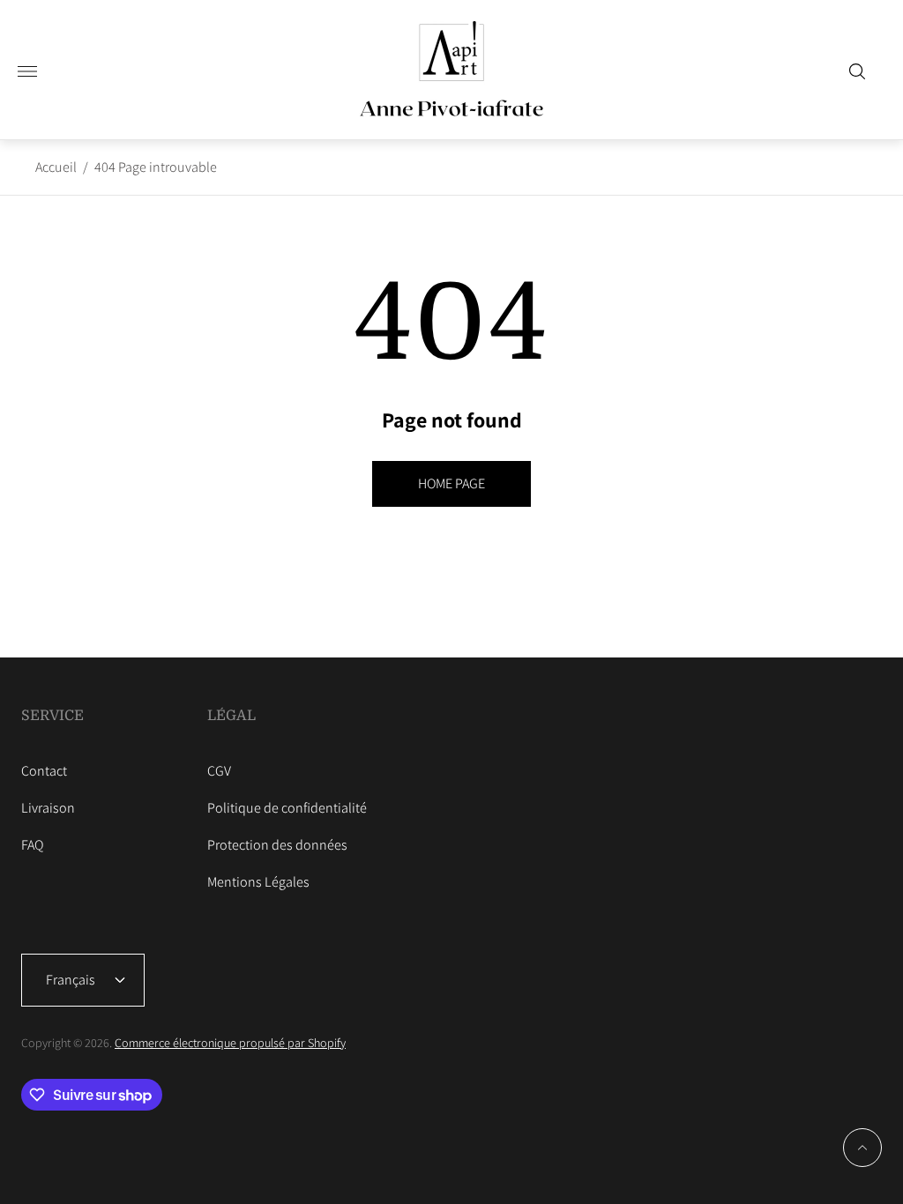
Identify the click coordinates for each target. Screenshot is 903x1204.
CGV (219, 771)
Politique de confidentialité (287, 808)
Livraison (48, 808)
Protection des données (277, 845)
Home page (451, 483)
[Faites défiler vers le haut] (862, 1147)
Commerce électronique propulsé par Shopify (230, 1043)
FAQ (32, 845)
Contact (44, 771)
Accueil (56, 167)
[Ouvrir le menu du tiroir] (27, 71)
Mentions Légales (258, 882)
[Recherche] (857, 71)
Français (70, 979)
